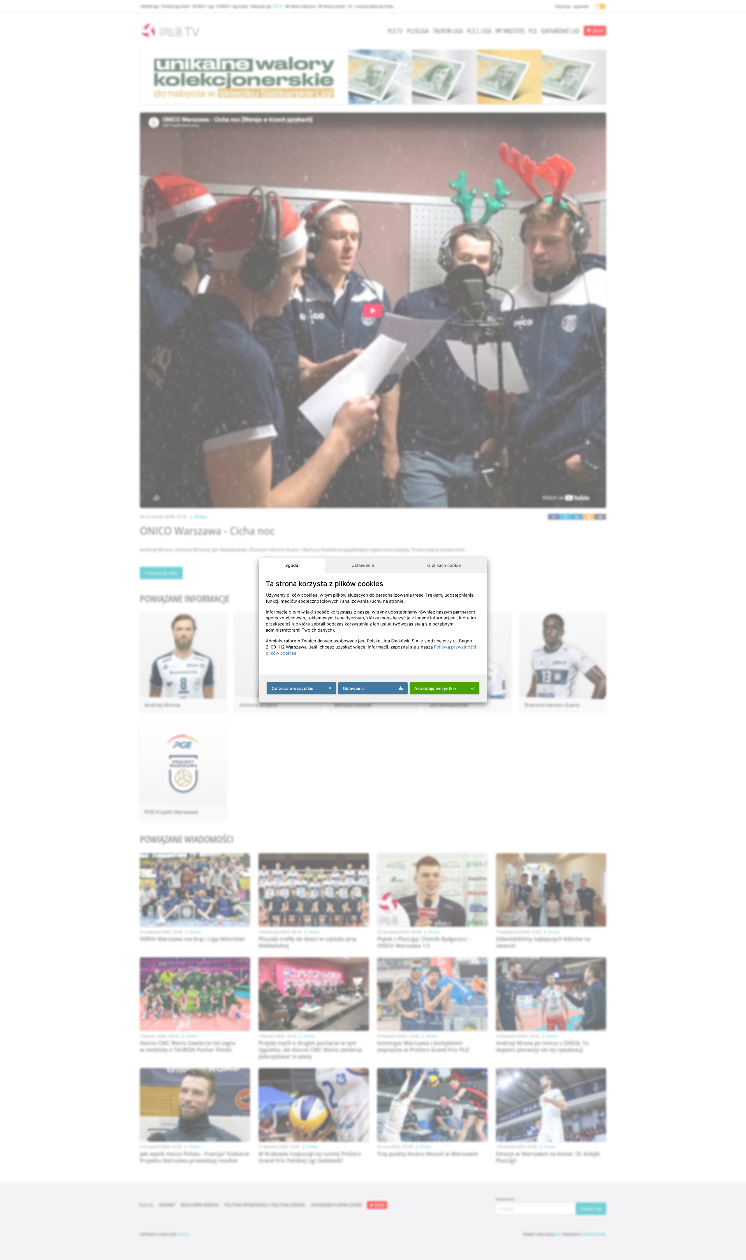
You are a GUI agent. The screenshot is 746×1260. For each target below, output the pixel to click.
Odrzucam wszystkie (293, 688)
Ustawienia (362, 565)
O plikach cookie (444, 565)
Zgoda (291, 565)
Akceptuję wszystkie (435, 688)
